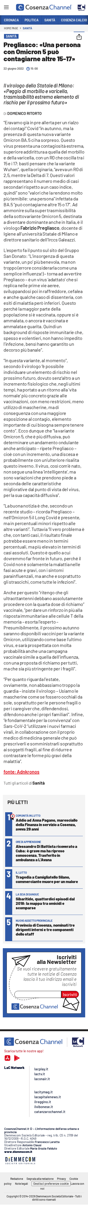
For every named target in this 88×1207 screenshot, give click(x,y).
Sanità (27, 28)
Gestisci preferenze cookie (51, 1183)
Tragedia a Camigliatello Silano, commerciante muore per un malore (47, 879)
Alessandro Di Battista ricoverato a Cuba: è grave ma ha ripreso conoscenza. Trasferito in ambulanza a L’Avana (46, 853)
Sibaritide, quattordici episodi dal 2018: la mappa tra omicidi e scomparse (45, 903)
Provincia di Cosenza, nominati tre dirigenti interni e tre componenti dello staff (45, 929)
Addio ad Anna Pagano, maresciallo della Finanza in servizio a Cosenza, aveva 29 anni (46, 824)
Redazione (16, 1178)
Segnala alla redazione (40, 1178)
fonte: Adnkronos (21, 772)
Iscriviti (70, 994)
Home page (11, 28)
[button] (79, 37)
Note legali (21, 1183)
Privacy (61, 1178)
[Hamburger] (6, 8)
